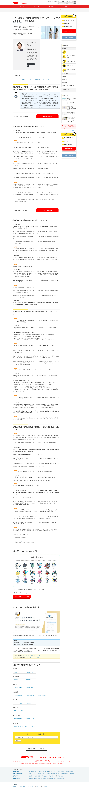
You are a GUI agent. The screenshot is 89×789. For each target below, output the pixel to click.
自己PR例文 (56, 9)
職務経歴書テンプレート (28, 9)
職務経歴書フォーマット (41, 773)
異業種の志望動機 (30, 695)
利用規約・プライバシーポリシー (29, 786)
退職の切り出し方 (53, 778)
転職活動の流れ (64, 9)
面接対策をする (15, 776)
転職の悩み (23, 537)
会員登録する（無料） (68, 31)
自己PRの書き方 (18, 703)
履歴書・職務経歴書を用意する (18, 773)
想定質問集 (45, 776)
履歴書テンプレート (17, 9)
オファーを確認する (69, 37)
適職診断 (37, 9)
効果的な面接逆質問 (59, 776)
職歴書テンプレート (18, 679)
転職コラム (64, 82)
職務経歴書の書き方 (30, 679)
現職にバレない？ (30, 718)
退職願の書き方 (46, 778)
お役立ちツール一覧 (18, 726)
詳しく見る (74, 130)
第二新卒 (17, 740)
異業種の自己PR (30, 703)
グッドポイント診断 (47, 210)
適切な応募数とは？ (60, 775)
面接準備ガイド (31, 776)
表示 (18, 75)
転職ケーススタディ (66, 79)
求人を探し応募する (16, 775)
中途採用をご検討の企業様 (17, 786)
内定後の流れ (31, 778)
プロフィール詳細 (31, 64)
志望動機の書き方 (18, 695)
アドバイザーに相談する (30, 726)
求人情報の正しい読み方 (51, 775)
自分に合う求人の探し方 (33, 775)
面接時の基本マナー (38, 776)
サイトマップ (38, 786)
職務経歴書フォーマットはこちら (42, 79)
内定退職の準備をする (16, 778)
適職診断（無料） (30, 687)
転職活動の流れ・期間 (18, 710)
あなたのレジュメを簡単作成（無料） (32, 655)
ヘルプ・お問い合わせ (46, 786)
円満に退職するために (38, 778)
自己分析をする (46, 771)
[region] (44, 10)
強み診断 (43, 9)
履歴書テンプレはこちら (28, 79)
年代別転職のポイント (61, 771)
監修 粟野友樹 (17, 537)
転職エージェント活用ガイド (68, 85)
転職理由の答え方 (51, 776)
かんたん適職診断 (47, 116)
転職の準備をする (16, 771)
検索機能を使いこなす (42, 775)
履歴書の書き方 (30, 672)
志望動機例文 (49, 9)
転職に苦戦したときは (70, 771)
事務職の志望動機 (42, 695)
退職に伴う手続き (60, 778)
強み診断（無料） (18, 687)
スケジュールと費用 (38, 771)
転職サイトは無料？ (18, 718)
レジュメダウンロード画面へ (33, 657)
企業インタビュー (65, 76)
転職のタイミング (53, 771)
